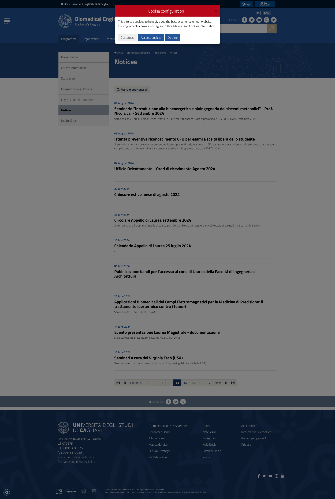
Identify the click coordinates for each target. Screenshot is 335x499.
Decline (173, 37)
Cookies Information (202, 26)
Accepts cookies (151, 37)
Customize (127, 37)
